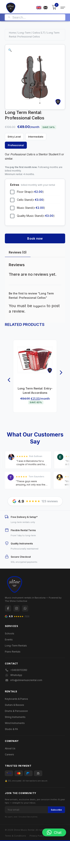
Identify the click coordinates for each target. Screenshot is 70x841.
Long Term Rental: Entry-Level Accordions (35, 391)
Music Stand (31, 207)
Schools (9, 633)
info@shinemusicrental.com (26, 680)
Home (12, 32)
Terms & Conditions (15, 835)
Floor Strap (30, 191)
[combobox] (37, 17)
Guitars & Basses (14, 704)
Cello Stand (30, 199)
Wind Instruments (15, 723)
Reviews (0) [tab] (18, 252)
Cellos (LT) (39, 32)
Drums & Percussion (16, 710)
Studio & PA (11, 729)
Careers (9, 754)
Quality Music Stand (36, 215)
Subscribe (56, 809)
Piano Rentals (12, 651)
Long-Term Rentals (16, 645)
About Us (10, 748)
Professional (16, 145)
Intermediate (35, 136)
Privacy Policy (37, 835)
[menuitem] (38, 7)
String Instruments (15, 717)
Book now (35, 238)
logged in (39, 306)
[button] (10, 50)
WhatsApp (16, 675)
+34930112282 (18, 670)
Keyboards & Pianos (16, 698)
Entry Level (14, 136)
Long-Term (24, 32)
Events (9, 639)
